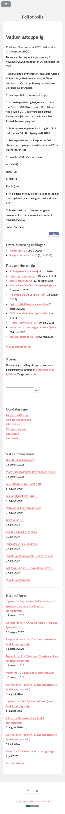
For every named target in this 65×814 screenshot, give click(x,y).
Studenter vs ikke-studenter (22, 543)
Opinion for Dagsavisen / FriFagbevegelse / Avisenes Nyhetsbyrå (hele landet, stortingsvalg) (31, 606)
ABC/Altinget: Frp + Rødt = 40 (23, 483)
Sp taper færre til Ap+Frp (24, 336)
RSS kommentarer (16, 428)
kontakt (32, 374)
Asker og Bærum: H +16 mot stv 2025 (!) (29, 567)
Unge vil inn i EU (15, 519)
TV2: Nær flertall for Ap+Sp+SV (28, 313)
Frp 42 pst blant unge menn (21, 531)
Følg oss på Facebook (18, 419)
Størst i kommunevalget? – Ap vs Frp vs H (29, 555)
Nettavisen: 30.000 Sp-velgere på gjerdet (33, 285)
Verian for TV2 (18, 250)
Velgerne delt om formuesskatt (23, 507)
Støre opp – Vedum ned (23, 276)
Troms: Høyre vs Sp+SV (23, 322)
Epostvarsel (13, 433)
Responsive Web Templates (37, 801)
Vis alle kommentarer (18, 579)
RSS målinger (13, 424)
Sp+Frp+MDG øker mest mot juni (29, 304)
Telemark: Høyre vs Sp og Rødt (27, 294)
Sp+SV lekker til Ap (21, 280)
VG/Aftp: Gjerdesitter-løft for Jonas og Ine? (31, 471)
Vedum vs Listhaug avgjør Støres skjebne (33, 327)
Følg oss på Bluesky (17, 414)
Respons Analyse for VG (24, 255)
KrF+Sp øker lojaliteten (23, 271)
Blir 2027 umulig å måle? (20, 459)
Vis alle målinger (15, 763)
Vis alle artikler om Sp (18, 346)
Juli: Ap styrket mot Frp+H (21, 495)
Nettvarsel (12, 438)
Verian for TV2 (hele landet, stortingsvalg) (30, 672)
